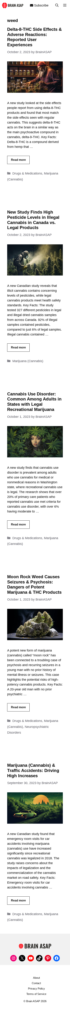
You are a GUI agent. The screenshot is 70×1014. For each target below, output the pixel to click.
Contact (36, 983)
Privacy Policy (36, 988)
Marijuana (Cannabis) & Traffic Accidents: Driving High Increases (33, 770)
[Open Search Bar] (57, 5)
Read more (18, 159)
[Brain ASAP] (12, 5)
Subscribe (40, 5)
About (36, 977)
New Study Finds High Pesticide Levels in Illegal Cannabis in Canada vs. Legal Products (33, 220)
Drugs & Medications (27, 173)
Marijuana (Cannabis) (27, 361)
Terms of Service (36, 993)
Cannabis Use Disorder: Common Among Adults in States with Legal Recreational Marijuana (34, 401)
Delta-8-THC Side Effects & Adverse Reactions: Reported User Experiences (34, 37)
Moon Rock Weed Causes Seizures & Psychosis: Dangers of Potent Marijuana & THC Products (34, 584)
